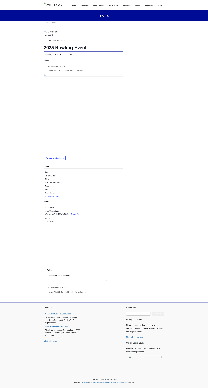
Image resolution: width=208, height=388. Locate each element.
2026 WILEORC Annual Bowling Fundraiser (67, 70)
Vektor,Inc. (124, 382)
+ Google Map (75, 214)
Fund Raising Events (52, 196)
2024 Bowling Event (57, 66)
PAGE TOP (201, 374)
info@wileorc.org (50, 341)
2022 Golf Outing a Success (56, 326)
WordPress (84, 382)
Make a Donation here (134, 337)
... (57, 323)
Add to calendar (55, 158)
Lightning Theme (96, 382)
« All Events (49, 35)
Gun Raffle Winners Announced (58, 314)
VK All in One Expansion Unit (110, 382)
